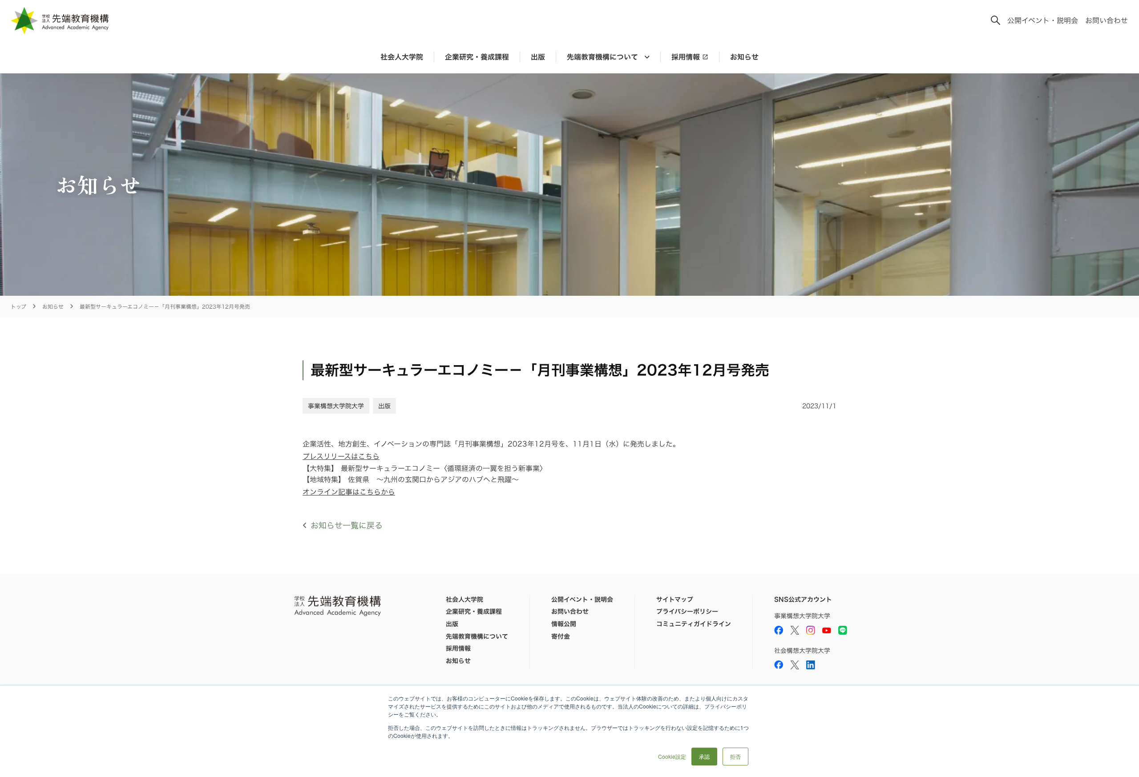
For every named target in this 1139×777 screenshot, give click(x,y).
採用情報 (685, 57)
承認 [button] (704, 756)
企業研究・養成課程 (477, 57)
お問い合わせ (1106, 20)
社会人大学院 (401, 57)
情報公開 (563, 624)
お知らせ (744, 57)
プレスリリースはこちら (341, 456)
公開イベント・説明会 (1042, 20)
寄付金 (560, 636)
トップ (18, 306)
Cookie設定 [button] (672, 756)
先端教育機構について (477, 636)
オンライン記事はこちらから (349, 492)
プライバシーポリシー (687, 611)
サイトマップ (674, 599)
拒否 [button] (735, 756)
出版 (538, 57)
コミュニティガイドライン (693, 624)
